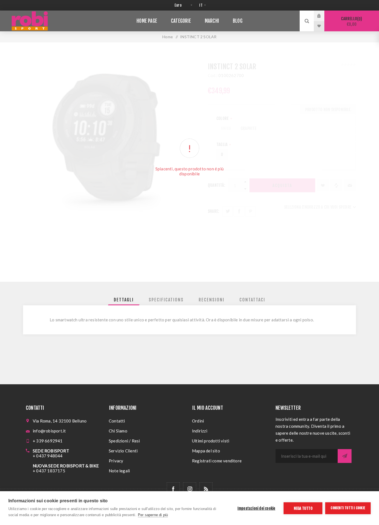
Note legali (119, 470)
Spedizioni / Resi (124, 440)
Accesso (323, 15)
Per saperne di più (153, 515)
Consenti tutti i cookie (348, 508)
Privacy (116, 460)
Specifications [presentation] (166, 300)
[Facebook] (173, 488)
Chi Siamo (118, 430)
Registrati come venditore (217, 460)
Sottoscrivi (345, 456)
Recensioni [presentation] (211, 300)
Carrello (350, 21)
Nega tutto (303, 508)
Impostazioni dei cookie (256, 508)
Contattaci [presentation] (252, 300)
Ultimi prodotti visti (210, 440)
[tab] (123, 299)
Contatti (117, 420)
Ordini (198, 420)
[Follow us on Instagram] (189, 488)
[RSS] (206, 488)
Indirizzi (199, 430)
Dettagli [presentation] (124, 300)
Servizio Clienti (123, 450)
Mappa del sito (206, 450)
